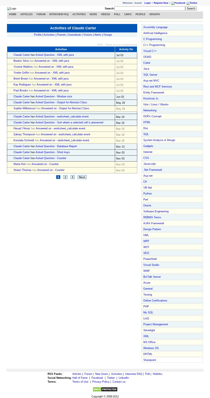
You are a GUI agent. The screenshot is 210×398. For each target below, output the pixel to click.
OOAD (147, 56)
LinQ (146, 318)
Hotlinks (157, 373)
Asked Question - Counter (50, 158)
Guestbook (74, 34)
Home (12, 14)
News (93, 14)
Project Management (155, 324)
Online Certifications (155, 300)
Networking (149, 110)
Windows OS (151, 348)
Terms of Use (80, 381)
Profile (38, 34)
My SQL (148, 312)
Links (128, 14)
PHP (146, 306)
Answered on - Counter (45, 164)
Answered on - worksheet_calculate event (60, 128)
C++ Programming (154, 45)
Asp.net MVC (151, 80)
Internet (147, 152)
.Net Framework (152, 169)
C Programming (152, 39)
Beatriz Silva (21, 60)
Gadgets (148, 146)
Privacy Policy (101, 381)
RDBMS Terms (152, 217)
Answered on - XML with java (51, 60)
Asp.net (148, 175)
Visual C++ (150, 50)
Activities (79, 14)
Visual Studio (151, 264)
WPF (146, 241)
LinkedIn (124, 377)
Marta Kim (20, 164)
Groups (154, 14)
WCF (146, 247)
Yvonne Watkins (23, 66)
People (140, 14)
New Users (101, 373)
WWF (146, 270)
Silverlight (149, 330)
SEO (146, 253)
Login (147, 3)
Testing (147, 294)
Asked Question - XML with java (54, 54)
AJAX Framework (153, 223)
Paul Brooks (21, 90)
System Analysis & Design (159, 140)
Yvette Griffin (21, 72)
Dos (145, 128)
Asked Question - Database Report (56, 146)
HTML (147, 122)
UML (146, 235)
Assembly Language (155, 27)
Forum (41, 14)
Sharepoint (149, 360)
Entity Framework (153, 92)
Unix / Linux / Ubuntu (155, 104)
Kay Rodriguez (22, 84)
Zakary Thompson (24, 134)
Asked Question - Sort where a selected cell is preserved (69, 122)
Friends (61, 34)
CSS (146, 157)
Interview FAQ (58, 14)
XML (146, 336)
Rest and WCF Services (157, 86)
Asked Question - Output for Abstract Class (61, 102)
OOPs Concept (152, 116)
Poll (117, 14)
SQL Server (150, 74)
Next (82, 177)
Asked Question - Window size (53, 96)
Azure (146, 282)
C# (145, 181)
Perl (145, 199)
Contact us (119, 381)
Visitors (87, 34)
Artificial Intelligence (155, 33)
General (148, 288)
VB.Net (147, 187)
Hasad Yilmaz (22, 128)
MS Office (149, 342)
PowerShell (150, 258)
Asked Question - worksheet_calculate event (62, 116)
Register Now (161, 3)
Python (147, 193)
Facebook (97, 377)
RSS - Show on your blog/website (117, 44)
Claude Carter (22, 54)
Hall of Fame (80, 377)
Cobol (146, 62)
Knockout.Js (150, 98)
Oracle (147, 205)
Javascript (149, 163)
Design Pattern (152, 229)
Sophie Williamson (24, 108)
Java (146, 68)
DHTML (147, 354)
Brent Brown (21, 78)
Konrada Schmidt (24, 140)
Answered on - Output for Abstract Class (65, 108)
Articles (26, 14)
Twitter (111, 377)
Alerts (97, 34)
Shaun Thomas (23, 170)
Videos (105, 14)
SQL (146, 134)
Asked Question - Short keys (52, 152)
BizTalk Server (152, 276)
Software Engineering (156, 211)
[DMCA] (105, 390)
